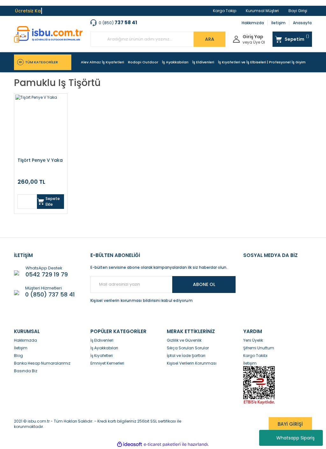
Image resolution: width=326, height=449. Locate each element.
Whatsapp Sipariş (295, 438)
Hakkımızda (253, 22)
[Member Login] (236, 38)
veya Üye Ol (254, 42)
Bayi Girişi (297, 10)
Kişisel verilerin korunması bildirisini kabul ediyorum (141, 300)
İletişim (278, 22)
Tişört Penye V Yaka (40, 160)
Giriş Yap (253, 37)
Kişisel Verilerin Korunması (191, 363)
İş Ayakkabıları (104, 348)
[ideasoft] (129, 444)
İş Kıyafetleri (101, 355)
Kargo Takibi (255, 355)
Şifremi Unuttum (258, 348)
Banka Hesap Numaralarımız (42, 363)
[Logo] (48, 34)
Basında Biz (25, 371)
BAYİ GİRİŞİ (290, 424)
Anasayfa (302, 22)
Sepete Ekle (53, 201)
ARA (209, 39)
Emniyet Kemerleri (107, 363)
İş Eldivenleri (101, 340)
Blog (18, 355)
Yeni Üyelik (253, 340)
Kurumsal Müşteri (262, 10)
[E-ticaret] (162, 444)
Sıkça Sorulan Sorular (188, 348)
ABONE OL (204, 284)
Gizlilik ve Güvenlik (184, 340)
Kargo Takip (224, 10)
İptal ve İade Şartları (186, 355)
